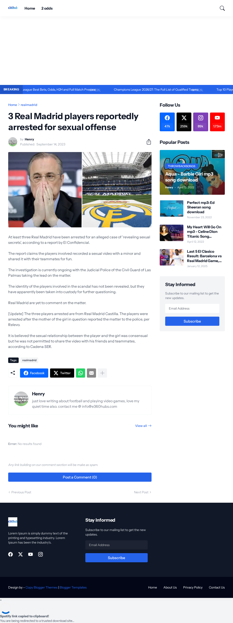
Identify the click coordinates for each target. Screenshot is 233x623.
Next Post (141, 492)
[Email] (91, 373)
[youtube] (30, 554)
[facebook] (10, 554)
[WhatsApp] (80, 373)
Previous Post (21, 492)
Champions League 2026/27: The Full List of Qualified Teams (141, 89)
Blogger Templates (73, 587)
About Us (170, 587)
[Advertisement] (116, 51)
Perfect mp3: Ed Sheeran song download (201, 207)
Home (30, 8)
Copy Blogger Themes (41, 587)
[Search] (220, 8)
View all (141, 426)
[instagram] (40, 554)
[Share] (147, 141)
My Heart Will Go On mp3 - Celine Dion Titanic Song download (204, 232)
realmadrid (29, 105)
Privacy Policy (193, 587)
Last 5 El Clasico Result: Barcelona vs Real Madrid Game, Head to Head (204, 256)
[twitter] (20, 554)
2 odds (47, 8)
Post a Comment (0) (80, 477)
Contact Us (217, 587)
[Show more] (102, 373)
